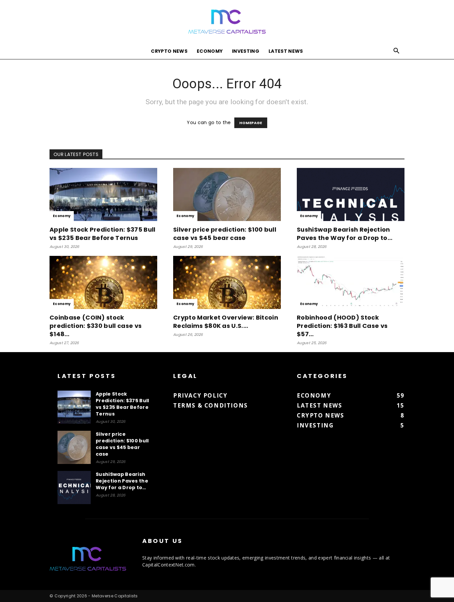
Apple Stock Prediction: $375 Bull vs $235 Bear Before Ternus (103, 233)
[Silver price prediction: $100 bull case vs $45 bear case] (227, 194)
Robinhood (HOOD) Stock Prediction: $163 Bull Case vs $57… (342, 325)
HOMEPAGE (250, 122)
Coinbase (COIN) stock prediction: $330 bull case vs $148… (96, 325)
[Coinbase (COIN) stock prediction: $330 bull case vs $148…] (103, 282)
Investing (245, 51)
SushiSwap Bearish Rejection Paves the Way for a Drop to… (345, 233)
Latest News (286, 51)
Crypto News (169, 51)
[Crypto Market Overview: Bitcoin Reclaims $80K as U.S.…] (227, 282)
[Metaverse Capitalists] (227, 22)
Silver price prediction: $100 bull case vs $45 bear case (224, 233)
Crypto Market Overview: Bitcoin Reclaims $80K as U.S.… (225, 321)
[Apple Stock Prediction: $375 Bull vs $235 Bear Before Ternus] (103, 194)
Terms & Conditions (210, 405)
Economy (210, 51)
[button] (396, 51)
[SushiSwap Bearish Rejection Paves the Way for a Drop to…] (350, 194)
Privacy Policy (200, 395)
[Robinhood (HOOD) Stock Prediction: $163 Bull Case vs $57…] (350, 282)
